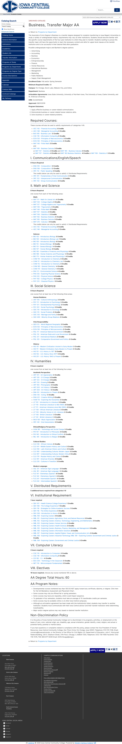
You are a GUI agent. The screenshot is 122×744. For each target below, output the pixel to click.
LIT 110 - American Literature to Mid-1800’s (48, 405)
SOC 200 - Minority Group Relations (46, 317)
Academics (6, 49)
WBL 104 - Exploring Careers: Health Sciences (50, 526)
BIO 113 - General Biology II (43, 246)
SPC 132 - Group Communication (45, 181)
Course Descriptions (9, 76)
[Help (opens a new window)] (119, 22)
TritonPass (116, 1)
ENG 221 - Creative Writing (43, 397)
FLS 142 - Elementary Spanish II (44, 476)
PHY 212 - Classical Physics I (43, 281)
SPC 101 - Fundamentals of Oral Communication (50, 176)
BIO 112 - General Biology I (43, 244)
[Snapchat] (4, 737)
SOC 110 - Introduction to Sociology (46, 310)
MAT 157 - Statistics (42, 151)
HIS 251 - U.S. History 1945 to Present (47, 356)
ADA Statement (48, 682)
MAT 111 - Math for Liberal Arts (44, 199)
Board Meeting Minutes (50, 670)
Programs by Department (11, 67)
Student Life (6, 53)
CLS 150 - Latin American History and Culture (49, 449)
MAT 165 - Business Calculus (43, 148)
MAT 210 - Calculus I (40, 222)
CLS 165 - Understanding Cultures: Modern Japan (51, 451)
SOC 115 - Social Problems (43, 312)
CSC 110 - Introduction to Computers (46, 553)
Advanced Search (7, 32)
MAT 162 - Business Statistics (44, 217)
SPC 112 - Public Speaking (42, 171)
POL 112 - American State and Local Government (51, 334)
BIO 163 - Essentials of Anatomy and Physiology (50, 251)
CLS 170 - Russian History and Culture (47, 456)
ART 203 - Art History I (41, 387)
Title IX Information (49, 692)
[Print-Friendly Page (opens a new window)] (117, 22)
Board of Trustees (48, 671)
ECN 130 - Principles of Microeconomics (48, 141)
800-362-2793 (9, 667)
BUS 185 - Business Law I (42, 133)
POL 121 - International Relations (45, 337)
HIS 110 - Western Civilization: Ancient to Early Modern (53, 346)
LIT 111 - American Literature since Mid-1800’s (49, 407)
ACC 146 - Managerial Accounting (45, 131)
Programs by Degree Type (11, 71)
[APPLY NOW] (100, 23)
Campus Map (7, 89)
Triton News (47, 657)
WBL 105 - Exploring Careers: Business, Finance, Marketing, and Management (61, 528)
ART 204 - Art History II (42, 390)
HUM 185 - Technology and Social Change (48, 429)
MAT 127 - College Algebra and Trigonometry (49, 204)
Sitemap (46, 675)
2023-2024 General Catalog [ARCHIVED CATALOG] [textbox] (98, 17)
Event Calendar (48, 659)
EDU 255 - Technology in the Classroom (48, 561)
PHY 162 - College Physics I (43, 279)
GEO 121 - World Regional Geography (46, 324)
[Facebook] (4, 723)
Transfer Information (9, 58)
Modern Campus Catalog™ (84, 743)
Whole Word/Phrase (9, 29)
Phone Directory (48, 664)
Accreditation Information (50, 680)
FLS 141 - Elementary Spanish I (44, 474)
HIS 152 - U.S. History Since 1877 (45, 354)
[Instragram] (4, 734)
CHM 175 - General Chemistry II (44, 269)
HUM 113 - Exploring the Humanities (46, 400)
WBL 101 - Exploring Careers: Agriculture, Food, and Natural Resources (58, 518)
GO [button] (117, 10)
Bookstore (46, 673)
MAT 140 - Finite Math (41, 143)
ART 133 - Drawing (40, 382)
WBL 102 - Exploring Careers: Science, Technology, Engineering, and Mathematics (62, 521)
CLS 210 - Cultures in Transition (44, 461)
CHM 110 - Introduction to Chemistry (46, 259)
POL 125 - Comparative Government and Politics (51, 339)
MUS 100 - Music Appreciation (44, 420)
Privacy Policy (48, 689)
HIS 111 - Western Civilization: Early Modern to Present (53, 349)
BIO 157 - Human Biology (42, 249)
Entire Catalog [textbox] (6, 24)
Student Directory (48, 666)
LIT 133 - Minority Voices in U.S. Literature (48, 412)
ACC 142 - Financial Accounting (44, 129)
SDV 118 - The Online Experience (45, 511)
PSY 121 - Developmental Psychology (46, 305)
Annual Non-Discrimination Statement (54, 684)
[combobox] (101, 17)
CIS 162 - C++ (38, 558)
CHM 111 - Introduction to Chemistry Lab (48, 261)
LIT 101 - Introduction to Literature (45, 402)
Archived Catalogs (9, 94)
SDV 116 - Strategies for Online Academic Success (51, 508)
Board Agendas (48, 668)
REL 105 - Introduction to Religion (45, 437)
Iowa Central (6, 14)
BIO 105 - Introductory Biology (44, 241)
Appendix (5, 80)
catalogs (31, 743)
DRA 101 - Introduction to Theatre (45, 392)
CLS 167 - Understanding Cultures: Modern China (51, 454)
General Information (9, 40)
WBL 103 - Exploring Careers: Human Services (50, 523)
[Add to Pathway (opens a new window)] (112, 22)
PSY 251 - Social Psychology (43, 307)
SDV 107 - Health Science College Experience (49, 503)
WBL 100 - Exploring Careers (43, 516)
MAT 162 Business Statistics (70, 153)
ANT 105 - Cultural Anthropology (45, 300)
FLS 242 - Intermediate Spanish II (45, 481)
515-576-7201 (8, 669)
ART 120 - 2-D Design (41, 377)
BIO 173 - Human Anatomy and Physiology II (49, 256)
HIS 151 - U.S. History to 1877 (44, 351)
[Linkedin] (4, 729)
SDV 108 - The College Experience (45, 506)
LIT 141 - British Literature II (43, 417)
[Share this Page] (114, 22)
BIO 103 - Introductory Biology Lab (46, 239)
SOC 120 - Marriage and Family (44, 315)
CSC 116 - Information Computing (45, 136)
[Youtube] (4, 731)
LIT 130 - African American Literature (46, 410)
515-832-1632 (9, 691)
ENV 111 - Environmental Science (45, 271)
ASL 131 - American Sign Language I (46, 469)
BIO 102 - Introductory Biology (44, 236)
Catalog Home (7, 35)
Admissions (6, 44)
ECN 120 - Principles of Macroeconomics (48, 138)
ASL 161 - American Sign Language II (46, 471)
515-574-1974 (8, 716)
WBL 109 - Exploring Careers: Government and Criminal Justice (94, 536)
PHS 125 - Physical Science (43, 276)
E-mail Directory (48, 663)
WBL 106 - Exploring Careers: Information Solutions (52, 531)
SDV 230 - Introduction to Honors (45, 513)
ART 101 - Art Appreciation (43, 375)
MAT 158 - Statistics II (99, 153)
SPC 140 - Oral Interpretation (43, 422)
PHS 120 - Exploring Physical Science (46, 274)
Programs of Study (9, 62)
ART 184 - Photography (41, 385)
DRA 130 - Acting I (40, 395)
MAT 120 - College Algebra (43, 202)
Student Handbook (49, 690)
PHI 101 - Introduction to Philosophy (46, 432)
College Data (47, 685)
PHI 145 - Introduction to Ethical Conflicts (48, 434)
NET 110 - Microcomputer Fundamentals (47, 563)
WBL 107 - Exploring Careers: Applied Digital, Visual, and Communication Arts (61, 533)
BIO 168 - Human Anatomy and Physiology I (49, 254)
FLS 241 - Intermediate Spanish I (45, 479)
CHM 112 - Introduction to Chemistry (46, 264)
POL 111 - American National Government (48, 332)
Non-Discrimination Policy (51, 687)
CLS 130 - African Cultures (43, 444)
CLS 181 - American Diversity (43, 459)
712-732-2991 (8, 680)
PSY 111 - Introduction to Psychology (46, 302)
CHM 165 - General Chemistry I (44, 266)
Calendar (5, 85)
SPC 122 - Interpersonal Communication (47, 178)
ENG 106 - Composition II (42, 168)
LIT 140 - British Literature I (43, 415)
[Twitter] (4, 726)
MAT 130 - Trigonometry (42, 207)
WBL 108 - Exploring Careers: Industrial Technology (52, 536)
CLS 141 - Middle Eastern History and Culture (49, 446)
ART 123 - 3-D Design (41, 380)
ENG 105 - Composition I (42, 166)
